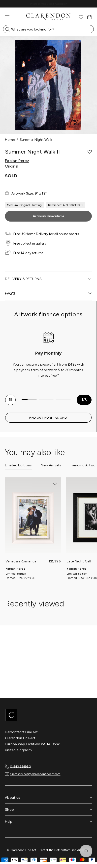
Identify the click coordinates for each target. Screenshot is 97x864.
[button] (90, 152)
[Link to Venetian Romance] (33, 517)
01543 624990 (20, 766)
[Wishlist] (81, 17)
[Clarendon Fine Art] (48, 715)
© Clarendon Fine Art (21, 850)
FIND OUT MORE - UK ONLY (48, 417)
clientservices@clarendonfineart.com (35, 774)
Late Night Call (79, 561)
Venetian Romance (20, 561)
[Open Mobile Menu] (7, 17)
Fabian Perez (17, 161)
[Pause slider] (10, 400)
